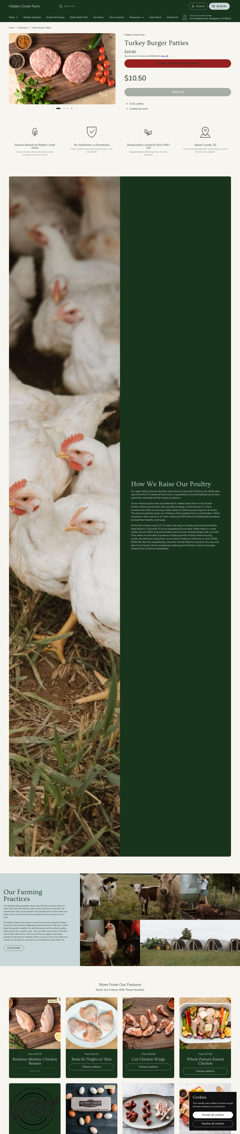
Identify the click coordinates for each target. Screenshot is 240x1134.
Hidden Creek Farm (24, 6)
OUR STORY (13, 948)
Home (11, 27)
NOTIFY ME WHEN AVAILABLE (178, 64)
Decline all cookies (213, 1123)
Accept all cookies (213, 1115)
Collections (23, 27)
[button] (219, 6)
